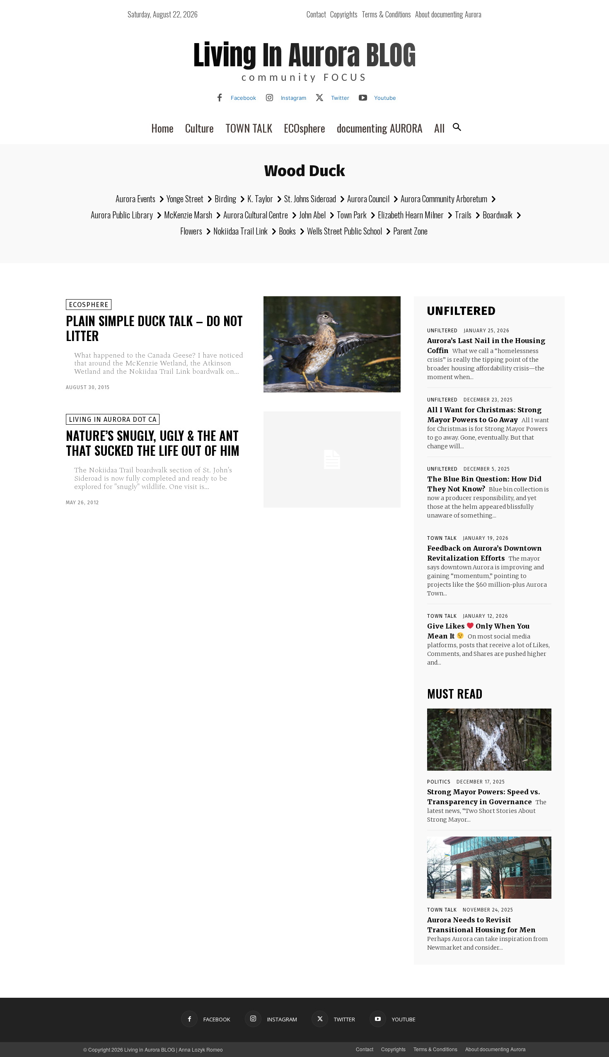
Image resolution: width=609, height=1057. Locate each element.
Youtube (385, 97)
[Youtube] (363, 98)
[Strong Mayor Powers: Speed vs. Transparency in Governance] (489, 740)
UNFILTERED (442, 330)
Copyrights (393, 1048)
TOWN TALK (442, 538)
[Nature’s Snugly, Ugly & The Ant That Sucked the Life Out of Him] (332, 459)
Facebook (243, 97)
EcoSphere (89, 305)
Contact (364, 1048)
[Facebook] (219, 98)
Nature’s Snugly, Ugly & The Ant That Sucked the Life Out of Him (152, 443)
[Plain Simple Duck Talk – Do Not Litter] (332, 344)
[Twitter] (320, 98)
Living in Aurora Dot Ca (113, 419)
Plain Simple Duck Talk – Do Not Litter (154, 328)
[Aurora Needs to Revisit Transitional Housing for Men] (489, 868)
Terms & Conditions (435, 1048)
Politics (439, 781)
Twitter (340, 97)
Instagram (293, 97)
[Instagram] (269, 98)
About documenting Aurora (495, 1048)
